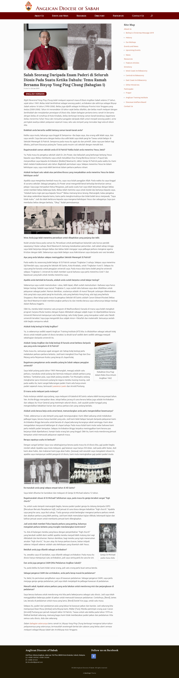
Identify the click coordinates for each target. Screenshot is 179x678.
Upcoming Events (133, 50)
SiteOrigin (87, 673)
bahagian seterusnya (38, 623)
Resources (81, 15)
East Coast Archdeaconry (136, 80)
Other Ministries (132, 85)
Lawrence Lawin (59, 386)
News (128, 55)
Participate (118, 15)
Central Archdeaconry (135, 75)
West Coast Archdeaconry (136, 71)
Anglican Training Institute (137, 97)
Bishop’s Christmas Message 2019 (140, 33)
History (129, 38)
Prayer (128, 93)
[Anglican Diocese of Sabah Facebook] (93, 656)
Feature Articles (132, 63)
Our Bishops (131, 42)
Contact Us (138, 15)
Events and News (60, 15)
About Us (39, 15)
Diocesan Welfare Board (136, 102)
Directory (99, 15)
